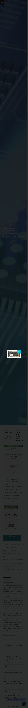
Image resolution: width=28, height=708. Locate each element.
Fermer (18, 351)
